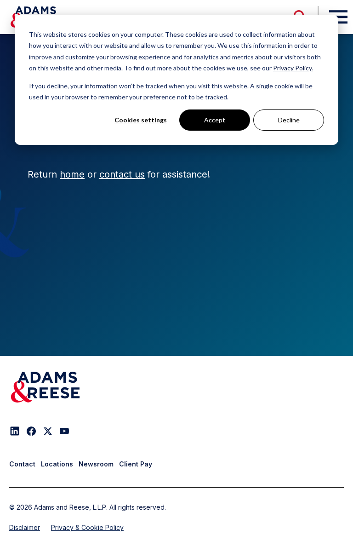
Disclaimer (24, 527)
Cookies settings (140, 120)
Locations (57, 464)
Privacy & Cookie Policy (87, 527)
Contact (22, 464)
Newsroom (96, 464)
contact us (122, 174)
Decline (289, 120)
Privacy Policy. (293, 68)
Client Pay (135, 464)
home (72, 174)
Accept (214, 120)
